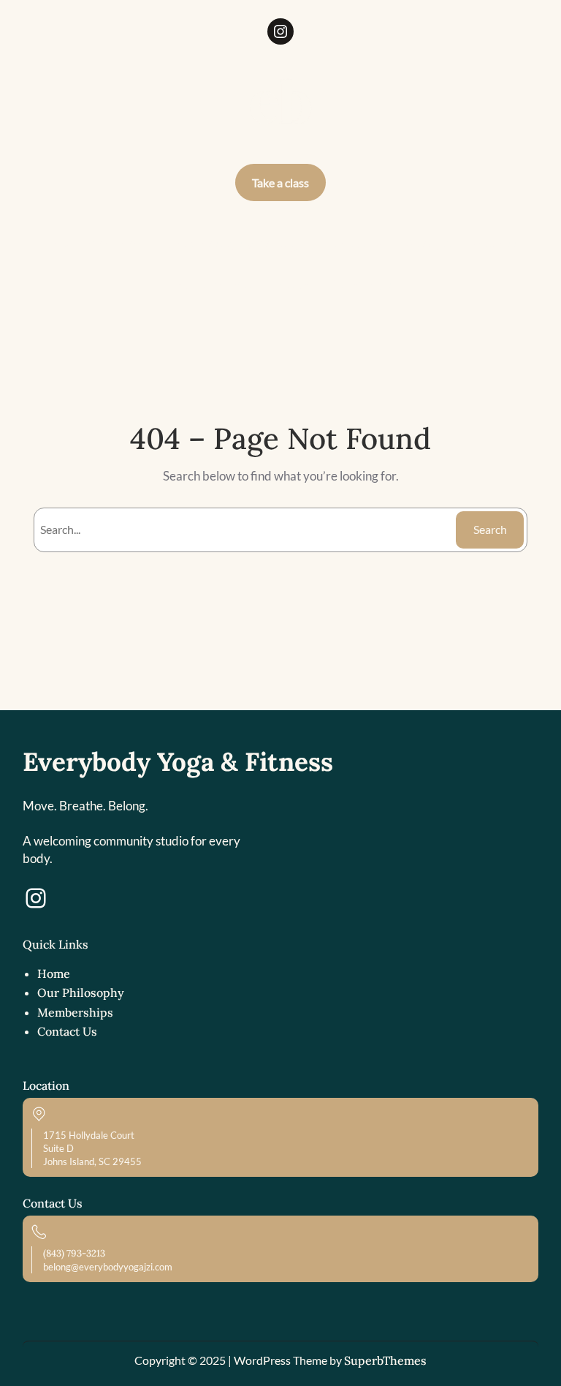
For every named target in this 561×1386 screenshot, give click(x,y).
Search (490, 529)
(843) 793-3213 (74, 1253)
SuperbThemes (385, 1360)
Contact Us (67, 1031)
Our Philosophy (80, 992)
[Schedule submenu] (377, 244)
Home (53, 973)
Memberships (75, 1012)
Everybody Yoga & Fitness (178, 761)
